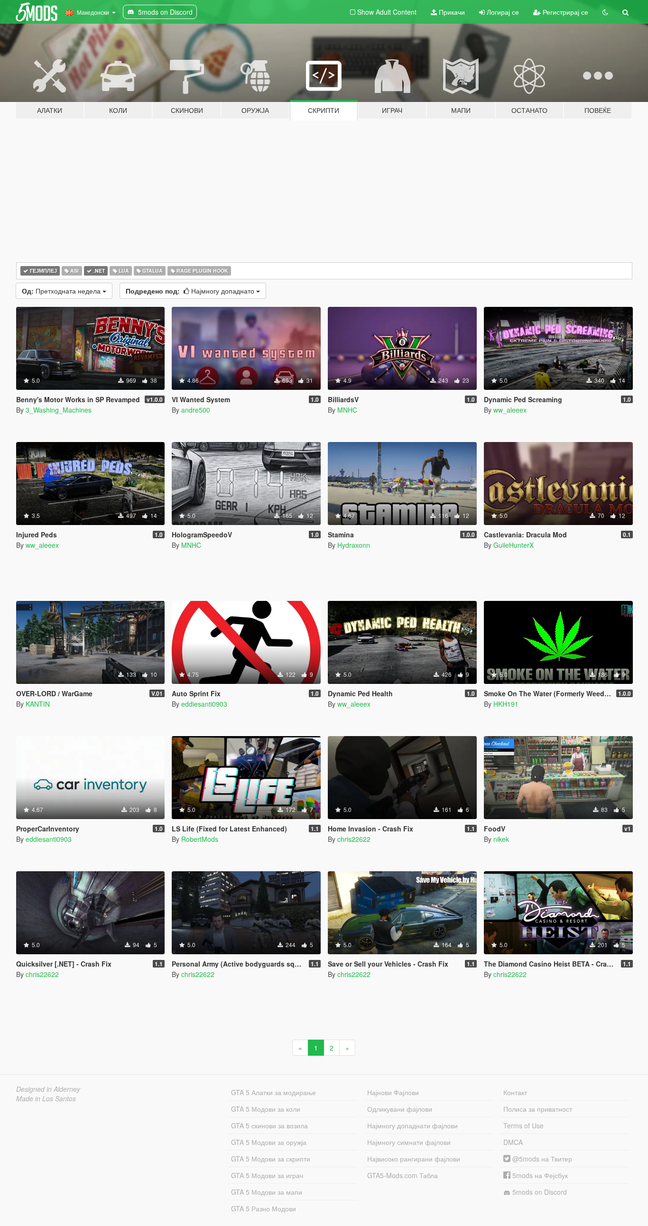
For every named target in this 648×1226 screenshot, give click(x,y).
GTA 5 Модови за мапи (266, 1192)
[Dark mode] (605, 12)
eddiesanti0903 (204, 704)
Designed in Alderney (48, 1089)
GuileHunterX (513, 545)
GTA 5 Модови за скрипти (270, 1158)
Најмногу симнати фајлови (409, 1142)
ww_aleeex (510, 410)
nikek (501, 839)
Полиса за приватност (537, 1109)
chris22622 (353, 839)
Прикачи (451, 12)
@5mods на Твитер (541, 1158)
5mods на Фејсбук (539, 1175)
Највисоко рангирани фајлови (413, 1158)
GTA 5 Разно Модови (263, 1208)
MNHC (347, 410)
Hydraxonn (353, 545)
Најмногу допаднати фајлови (412, 1125)
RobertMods (199, 839)
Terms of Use (523, 1125)
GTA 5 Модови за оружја (268, 1142)
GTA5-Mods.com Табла (402, 1175)
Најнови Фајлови (393, 1092)
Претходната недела (62, 290)
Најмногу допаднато (191, 290)
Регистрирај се (564, 12)
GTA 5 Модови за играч (267, 1175)
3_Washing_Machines (59, 410)
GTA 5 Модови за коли (265, 1109)
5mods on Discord (538, 1192)
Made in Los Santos (46, 1098)
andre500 (195, 410)
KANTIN (38, 704)
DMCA (513, 1142)
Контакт (515, 1092)
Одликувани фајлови (399, 1109)
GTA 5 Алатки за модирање (273, 1092)
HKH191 (505, 704)
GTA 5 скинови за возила (269, 1125)
